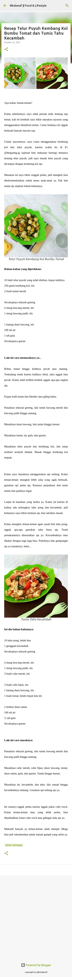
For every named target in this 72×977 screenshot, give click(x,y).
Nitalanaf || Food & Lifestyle (28, 5)
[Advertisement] (36, 916)
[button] (6, 49)
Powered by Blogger (38, 965)
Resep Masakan (14, 845)
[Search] (67, 5)
